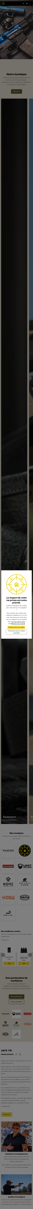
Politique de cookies (18, 624)
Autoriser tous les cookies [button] (16, 627)
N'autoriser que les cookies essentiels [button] (16, 632)
